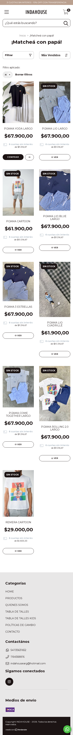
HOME (9, 591)
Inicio (22, 35)
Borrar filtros (23, 74)
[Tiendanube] (16, 730)
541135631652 (18, 650)
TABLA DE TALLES (17, 611)
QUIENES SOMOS (16, 605)
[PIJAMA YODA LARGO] (29, 157)
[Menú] (7, 12)
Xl (6, 75)
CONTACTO (12, 631)
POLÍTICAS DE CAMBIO (20, 625)
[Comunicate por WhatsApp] (67, 729)
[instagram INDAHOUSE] (9, 682)
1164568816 (17, 656)
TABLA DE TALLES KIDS (20, 618)
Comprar (13, 157)
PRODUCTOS (13, 598)
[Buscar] (66, 23)
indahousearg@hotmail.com (28, 663)
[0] (66, 12)
